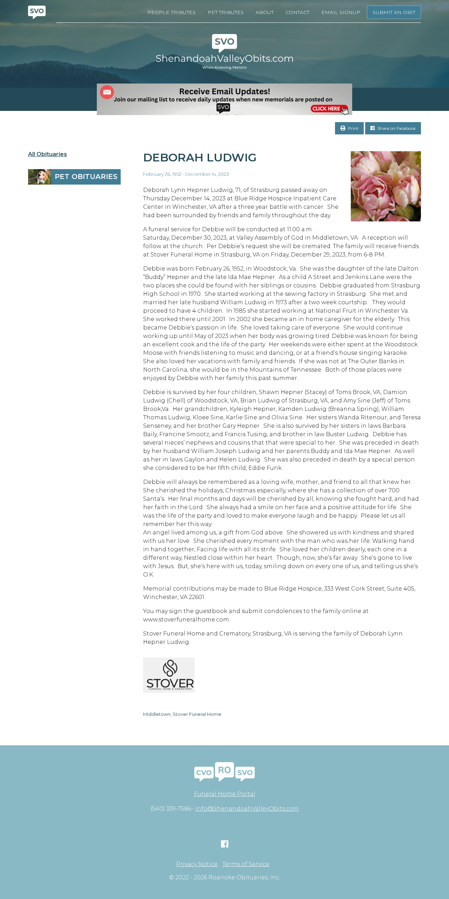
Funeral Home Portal (224, 794)
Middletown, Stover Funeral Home (182, 714)
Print (352, 128)
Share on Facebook (396, 128)
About (265, 12)
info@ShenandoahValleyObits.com (247, 808)
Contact (297, 12)
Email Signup (340, 12)
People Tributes (171, 12)
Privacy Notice (196, 864)
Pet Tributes (226, 12)
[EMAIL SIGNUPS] (224, 99)
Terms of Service (245, 864)
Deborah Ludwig (199, 157)
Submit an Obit (394, 12)
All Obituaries (47, 154)
